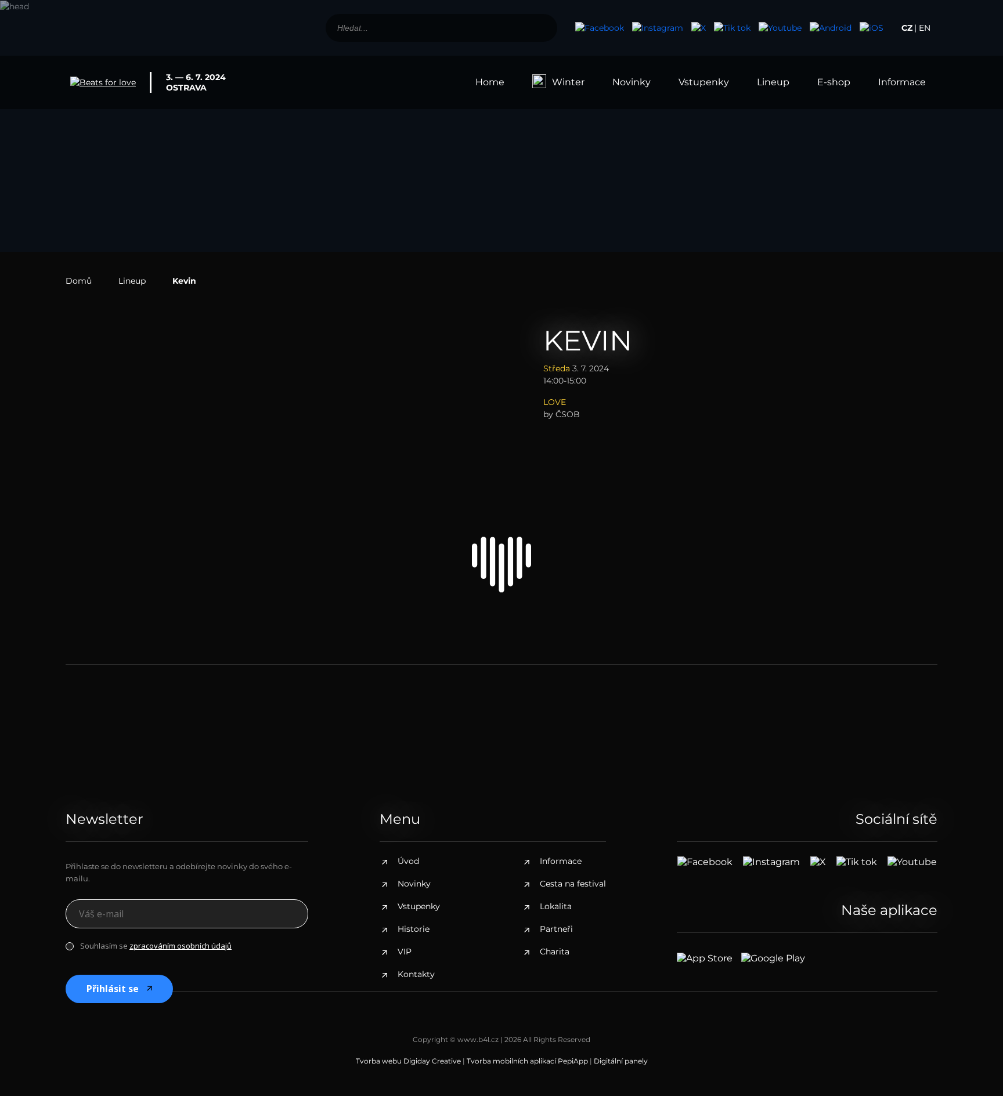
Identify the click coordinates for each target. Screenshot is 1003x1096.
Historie (414, 929)
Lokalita (556, 906)
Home (489, 82)
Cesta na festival (573, 883)
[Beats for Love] (501, 564)
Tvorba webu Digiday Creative (408, 1061)
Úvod (408, 861)
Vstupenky (704, 82)
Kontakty (416, 974)
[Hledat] (542, 27)
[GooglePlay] (831, 27)
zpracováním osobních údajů (180, 946)
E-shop (833, 82)
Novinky (631, 82)
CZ (906, 28)
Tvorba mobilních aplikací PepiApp (527, 1061)
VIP (405, 951)
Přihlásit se (112, 988)
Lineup (773, 82)
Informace (902, 82)
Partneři (556, 929)
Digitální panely (621, 1061)
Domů (79, 281)
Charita (554, 951)
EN (924, 28)
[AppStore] (871, 27)
